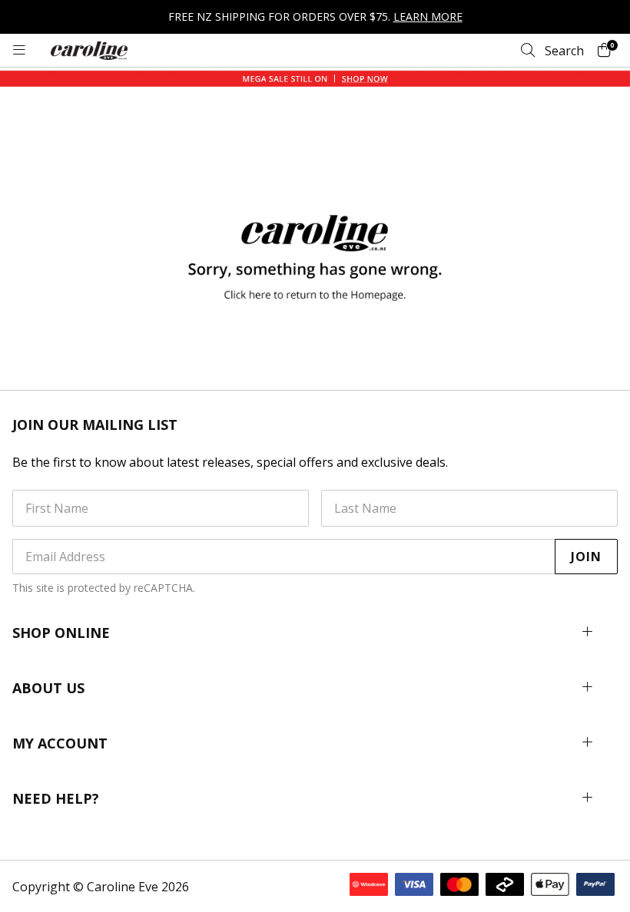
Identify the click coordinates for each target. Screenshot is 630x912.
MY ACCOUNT (60, 743)
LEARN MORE (428, 16)
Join (586, 556)
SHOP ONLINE (61, 632)
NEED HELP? (55, 798)
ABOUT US (48, 688)
